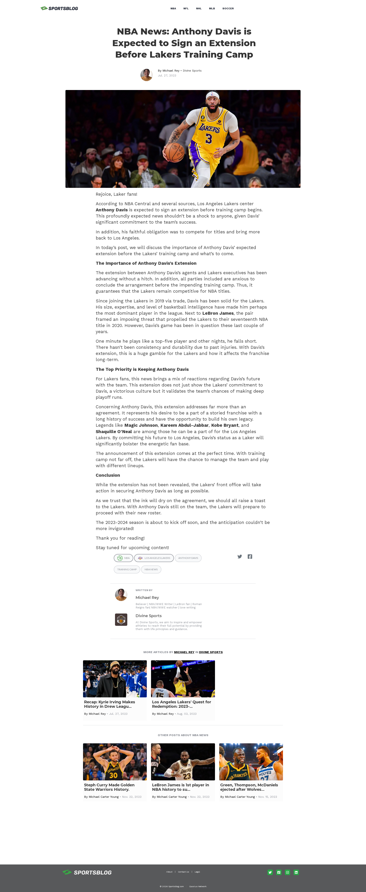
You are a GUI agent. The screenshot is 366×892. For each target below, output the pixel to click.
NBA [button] (173, 8)
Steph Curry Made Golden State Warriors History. (109, 787)
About (169, 872)
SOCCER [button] (228, 8)
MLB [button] (212, 8)
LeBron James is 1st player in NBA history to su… (180, 787)
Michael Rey (170, 70)
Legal (197, 872)
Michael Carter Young (104, 796)
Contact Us (183, 872)
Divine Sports (192, 70)
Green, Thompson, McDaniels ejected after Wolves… (249, 787)
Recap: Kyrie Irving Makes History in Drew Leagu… (109, 704)
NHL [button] (199, 8)
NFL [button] (186, 8)
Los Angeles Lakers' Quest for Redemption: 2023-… (181, 704)
